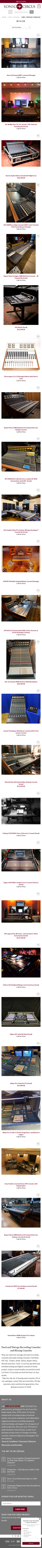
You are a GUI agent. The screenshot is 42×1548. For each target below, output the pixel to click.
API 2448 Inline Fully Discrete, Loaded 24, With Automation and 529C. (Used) (21, 480)
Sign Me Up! (31, 1543)
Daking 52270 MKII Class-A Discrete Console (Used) (21, 833)
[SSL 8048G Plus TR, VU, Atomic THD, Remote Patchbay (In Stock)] (21, 102)
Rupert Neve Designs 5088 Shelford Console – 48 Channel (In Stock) (21, 277)
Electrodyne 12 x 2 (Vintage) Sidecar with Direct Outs (21, 377)
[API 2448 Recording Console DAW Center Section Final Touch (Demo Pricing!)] (21, 202)
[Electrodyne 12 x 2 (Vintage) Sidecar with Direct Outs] (21, 354)
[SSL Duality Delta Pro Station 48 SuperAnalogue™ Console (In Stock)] (21, 508)
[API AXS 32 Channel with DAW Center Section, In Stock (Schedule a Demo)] (21, 608)
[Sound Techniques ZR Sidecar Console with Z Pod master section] (21, 708)
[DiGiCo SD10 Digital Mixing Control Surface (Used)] (21, 962)
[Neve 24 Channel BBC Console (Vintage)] (21, 53)
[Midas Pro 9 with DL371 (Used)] (21, 1061)
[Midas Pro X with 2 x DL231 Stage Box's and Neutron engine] (21, 1110)
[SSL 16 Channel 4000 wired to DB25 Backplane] (21, 659)
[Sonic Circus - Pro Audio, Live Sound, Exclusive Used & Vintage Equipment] (19, 6)
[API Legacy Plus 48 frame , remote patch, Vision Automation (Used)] (21, 911)
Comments (10, 1481)
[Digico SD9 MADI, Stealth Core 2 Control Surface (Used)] (21, 860)
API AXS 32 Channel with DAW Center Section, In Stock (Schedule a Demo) (21, 631)
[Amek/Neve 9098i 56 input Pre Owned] (21, 1313)
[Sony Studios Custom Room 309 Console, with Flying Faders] (21, 1161)
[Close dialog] (40, 1519)
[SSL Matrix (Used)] (21, 305)
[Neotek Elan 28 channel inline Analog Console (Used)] (21, 760)
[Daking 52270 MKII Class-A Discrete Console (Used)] (21, 811)
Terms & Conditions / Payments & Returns (18, 1441)
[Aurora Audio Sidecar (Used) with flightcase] (21, 153)
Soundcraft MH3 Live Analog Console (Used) (21, 1286)
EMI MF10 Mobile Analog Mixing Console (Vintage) (21, 581)
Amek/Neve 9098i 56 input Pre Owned (21, 1335)
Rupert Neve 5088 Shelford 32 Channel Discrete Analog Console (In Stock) (21, 1236)
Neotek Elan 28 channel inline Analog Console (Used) (21, 783)
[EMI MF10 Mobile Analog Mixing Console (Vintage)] (21, 559)
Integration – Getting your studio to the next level (23, 1470)
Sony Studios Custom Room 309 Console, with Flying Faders (21, 1185)
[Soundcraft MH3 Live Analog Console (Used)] (21, 1264)
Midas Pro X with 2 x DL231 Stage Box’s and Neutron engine (21, 1133)
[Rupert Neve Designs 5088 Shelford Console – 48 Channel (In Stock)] (21, 254)
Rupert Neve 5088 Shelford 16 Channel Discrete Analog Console (21, 429)
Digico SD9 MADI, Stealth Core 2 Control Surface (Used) (21, 883)
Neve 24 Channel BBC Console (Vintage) (21, 75)
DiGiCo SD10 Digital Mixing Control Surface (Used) (21, 985)
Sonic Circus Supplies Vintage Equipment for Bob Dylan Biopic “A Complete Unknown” (23, 1460)
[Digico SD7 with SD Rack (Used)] (21, 1012)
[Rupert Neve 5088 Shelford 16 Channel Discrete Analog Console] (21, 405)
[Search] (32, 12)
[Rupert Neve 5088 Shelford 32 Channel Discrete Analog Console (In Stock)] (21, 1213)
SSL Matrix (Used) (21, 327)
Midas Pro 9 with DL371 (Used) (21, 1083)
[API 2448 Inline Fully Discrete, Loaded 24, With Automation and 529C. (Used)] (21, 456)
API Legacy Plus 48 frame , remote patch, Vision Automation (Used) (21, 935)
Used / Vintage (13, 17)
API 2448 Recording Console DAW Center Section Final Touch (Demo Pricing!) (21, 226)
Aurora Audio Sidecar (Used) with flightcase (21, 176)
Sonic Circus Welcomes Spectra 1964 (22, 1479)
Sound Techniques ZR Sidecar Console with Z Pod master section (21, 732)
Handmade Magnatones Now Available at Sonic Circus (23, 1486)
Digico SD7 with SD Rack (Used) (21, 1034)
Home (4, 17)
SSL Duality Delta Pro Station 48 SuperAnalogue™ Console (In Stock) (21, 531)
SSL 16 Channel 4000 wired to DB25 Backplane (21, 682)
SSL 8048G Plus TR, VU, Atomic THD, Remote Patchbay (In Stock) (21, 125)
